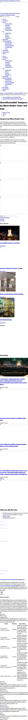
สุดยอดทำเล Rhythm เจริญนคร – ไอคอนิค (11, 268)
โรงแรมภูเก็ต (20, 99)
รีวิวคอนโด (7, 25)
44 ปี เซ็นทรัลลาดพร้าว (6, 320)
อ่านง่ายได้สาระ (6, 52)
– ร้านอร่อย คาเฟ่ (3, 557)
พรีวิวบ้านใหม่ (8, 33)
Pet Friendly (5, 50)
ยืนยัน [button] (4, 590)
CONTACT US (4, 576)
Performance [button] (3, 689)
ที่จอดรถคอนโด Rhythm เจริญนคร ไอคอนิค (11, 294)
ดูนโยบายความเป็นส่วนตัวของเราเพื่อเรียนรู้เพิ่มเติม (13, 584)
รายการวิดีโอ (5, 39)
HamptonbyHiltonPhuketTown (10, 99)
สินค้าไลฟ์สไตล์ (8, 42)
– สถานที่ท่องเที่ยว (4, 560)
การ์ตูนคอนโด (8, 28)
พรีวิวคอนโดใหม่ (8, 24)
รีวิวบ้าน (7, 35)
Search (1, 16)
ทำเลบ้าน (7, 36)
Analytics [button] (2, 697)
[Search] (16, 216)
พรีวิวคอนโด (4, 531)
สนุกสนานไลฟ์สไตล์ (7, 41)
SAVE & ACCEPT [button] (3, 719)
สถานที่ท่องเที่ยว (8, 47)
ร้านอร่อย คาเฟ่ (8, 44)
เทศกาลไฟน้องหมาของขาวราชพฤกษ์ (9, 243)
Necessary (4, 616)
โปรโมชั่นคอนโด (8, 30)
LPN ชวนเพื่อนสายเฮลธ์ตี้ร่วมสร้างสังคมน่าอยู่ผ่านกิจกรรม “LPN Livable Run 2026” (13, 445)
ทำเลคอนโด (7, 27)
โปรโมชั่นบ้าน (8, 38)
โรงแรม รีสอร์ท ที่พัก (9, 45)
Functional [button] (2, 682)
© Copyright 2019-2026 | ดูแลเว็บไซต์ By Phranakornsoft (12, 579)
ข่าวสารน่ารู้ (5, 20)
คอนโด (4, 22)
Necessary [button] (2, 614)
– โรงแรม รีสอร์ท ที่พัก (5, 561)
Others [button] (1, 713)
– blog (1, 555)
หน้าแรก (4, 19)
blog (6, 49)
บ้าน (3, 31)
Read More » (3, 246)
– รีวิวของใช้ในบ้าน (4, 558)
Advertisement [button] (3, 705)
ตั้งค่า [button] (1, 590)
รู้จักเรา (4, 53)
